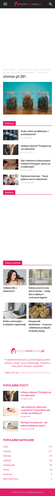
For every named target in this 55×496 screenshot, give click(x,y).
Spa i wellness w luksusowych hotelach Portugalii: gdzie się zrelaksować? (35, 163)
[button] (50, 4)
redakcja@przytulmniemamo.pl (35, 372)
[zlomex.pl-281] (27, 114)
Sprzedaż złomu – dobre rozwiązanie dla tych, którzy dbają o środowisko (26, 71)
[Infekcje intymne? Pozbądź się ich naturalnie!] (10, 149)
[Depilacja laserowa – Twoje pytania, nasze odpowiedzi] (10, 180)
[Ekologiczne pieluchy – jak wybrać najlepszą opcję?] (10, 426)
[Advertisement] (27, 37)
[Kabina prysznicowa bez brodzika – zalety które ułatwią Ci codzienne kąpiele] (40, 277)
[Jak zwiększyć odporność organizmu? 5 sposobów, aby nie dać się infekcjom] (10, 410)
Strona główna (9, 69)
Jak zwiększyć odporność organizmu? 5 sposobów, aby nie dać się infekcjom (35, 410)
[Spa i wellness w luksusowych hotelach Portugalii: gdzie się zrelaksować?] (10, 164)
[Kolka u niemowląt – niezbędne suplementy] (14, 311)
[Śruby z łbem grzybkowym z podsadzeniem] (10, 135)
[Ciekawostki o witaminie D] (14, 277)
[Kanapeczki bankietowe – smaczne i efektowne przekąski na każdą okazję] (40, 311)
